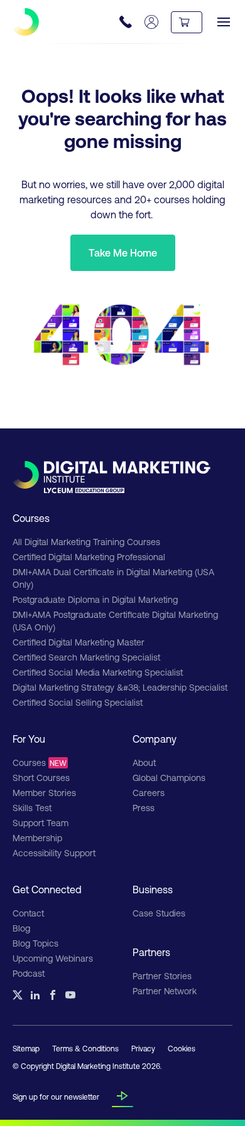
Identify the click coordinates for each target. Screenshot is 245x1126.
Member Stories (44, 792)
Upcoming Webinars (53, 958)
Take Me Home (123, 252)
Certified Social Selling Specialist (78, 702)
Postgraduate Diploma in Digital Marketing (95, 599)
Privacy (143, 1048)
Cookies (181, 1048)
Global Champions (169, 777)
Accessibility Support (54, 852)
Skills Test (32, 807)
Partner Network (165, 990)
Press (144, 807)
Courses (40, 762)
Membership (37, 837)
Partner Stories (162, 975)
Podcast (29, 973)
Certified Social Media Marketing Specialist (98, 672)
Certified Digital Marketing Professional (89, 556)
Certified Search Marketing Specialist (86, 657)
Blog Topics (35, 943)
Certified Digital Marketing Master (78, 642)
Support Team (40, 822)
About (144, 762)
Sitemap (26, 1048)
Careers (149, 792)
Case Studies (159, 913)
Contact (28, 913)
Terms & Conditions (85, 1048)
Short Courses (41, 777)
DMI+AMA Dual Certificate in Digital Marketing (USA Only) (113, 578)
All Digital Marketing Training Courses (86, 541)
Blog (21, 928)
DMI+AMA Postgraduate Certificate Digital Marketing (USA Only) (115, 620)
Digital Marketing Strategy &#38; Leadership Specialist (120, 687)
